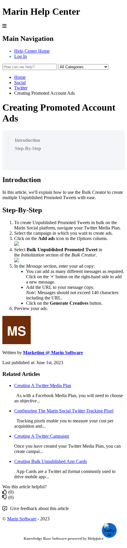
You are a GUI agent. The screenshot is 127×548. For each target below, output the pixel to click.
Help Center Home (32, 51)
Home (20, 77)
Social (20, 82)
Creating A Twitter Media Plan (42, 385)
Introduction (27, 140)
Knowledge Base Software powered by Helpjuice (64, 538)
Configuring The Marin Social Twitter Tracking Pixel (63, 410)
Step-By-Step (28, 148)
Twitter (20, 87)
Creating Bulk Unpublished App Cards (50, 461)
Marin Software (21, 518)
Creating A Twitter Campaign (41, 436)
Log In (20, 56)
